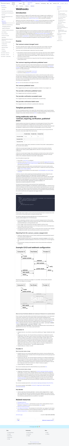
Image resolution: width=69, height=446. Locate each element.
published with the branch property (33, 162)
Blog (48, 3)
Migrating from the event (62, 31)
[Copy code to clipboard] (53, 196)
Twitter (28, 435)
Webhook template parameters (24, 406)
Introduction (59, 6)
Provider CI (59, 37)
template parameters (22, 378)
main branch (34, 71)
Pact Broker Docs (30, 3)
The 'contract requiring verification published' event (62, 14)
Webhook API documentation (23, 403)
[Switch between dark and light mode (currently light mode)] (58, 3)
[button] (7, 6)
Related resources (60, 40)
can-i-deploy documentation (23, 408)
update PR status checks (33, 18)
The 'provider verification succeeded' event (62, 21)
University (55, 3)
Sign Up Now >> (46, 0)
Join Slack (29, 434)
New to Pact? (59, 8)
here (51, 37)
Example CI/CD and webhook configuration (61, 34)
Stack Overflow (30, 432)
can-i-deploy (36, 20)
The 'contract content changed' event (62, 11)
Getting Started (13, 3)
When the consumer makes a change (42, 33)
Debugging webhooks (22, 402)
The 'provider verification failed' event (62, 23)
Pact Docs (24, 3)
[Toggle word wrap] (52, 196)
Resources (38, 3)
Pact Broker (60, 39)
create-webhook (26, 36)
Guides (20, 3)
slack (40, 405)
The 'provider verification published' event (62, 18)
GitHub (48, 434)
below (19, 82)
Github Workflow (42, 382)
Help (51, 3)
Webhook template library (23, 411)
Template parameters (60, 25)
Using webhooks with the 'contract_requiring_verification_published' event (62, 27)
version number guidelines (25, 168)
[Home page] (17, 6)
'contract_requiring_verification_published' (45, 371)
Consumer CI (60, 36)
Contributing (43, 3)
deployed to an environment (31, 72)
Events (58, 9)
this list (35, 112)
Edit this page (19, 414)
